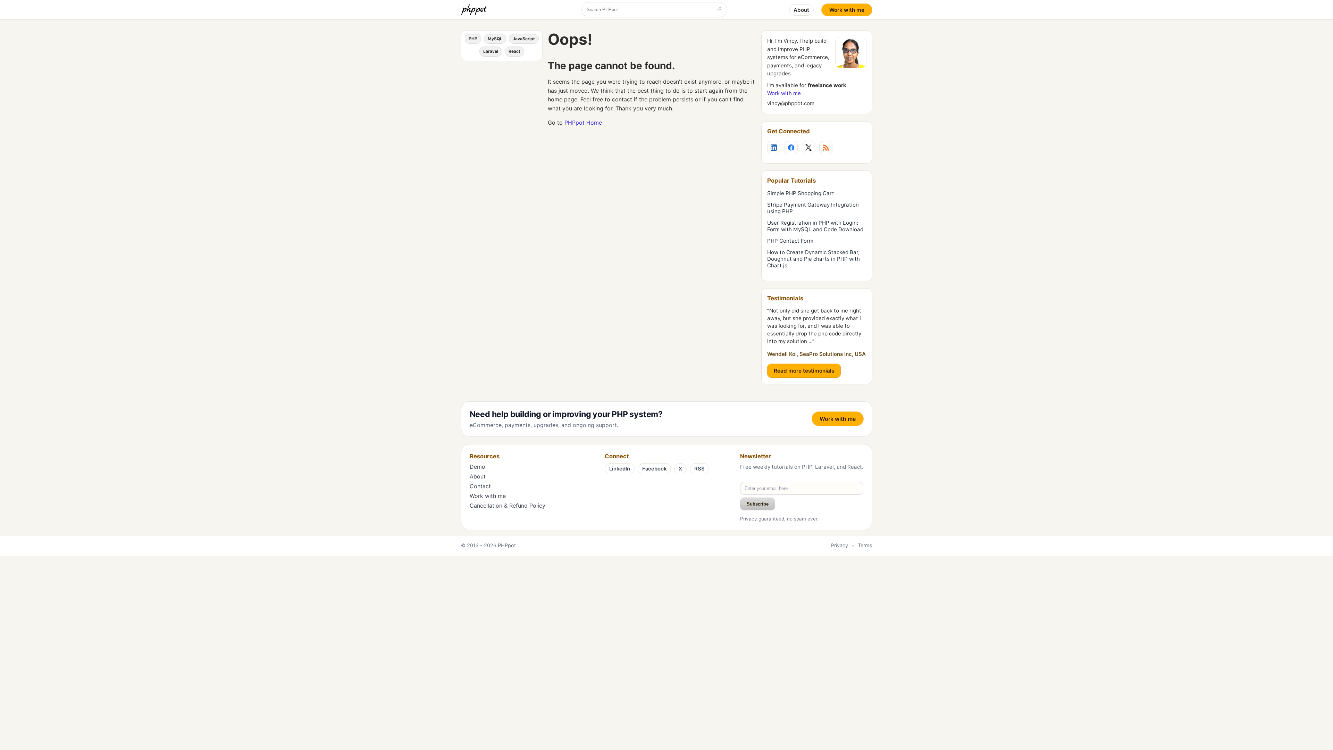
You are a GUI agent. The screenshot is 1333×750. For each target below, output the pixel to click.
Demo (477, 466)
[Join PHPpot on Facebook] (791, 147)
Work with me (846, 10)
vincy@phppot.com (790, 103)
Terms (865, 545)
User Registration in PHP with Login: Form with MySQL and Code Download (815, 226)
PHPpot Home (583, 122)
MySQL (495, 38)
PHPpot (507, 545)
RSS (699, 469)
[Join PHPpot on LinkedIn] (773, 147)
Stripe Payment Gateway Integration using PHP (813, 208)
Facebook (654, 469)
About (801, 10)
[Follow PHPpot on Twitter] (808, 147)
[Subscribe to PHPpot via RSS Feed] (825, 147)
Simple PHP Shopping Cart (800, 193)
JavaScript (524, 38)
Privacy (839, 545)
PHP (473, 38)
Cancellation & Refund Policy (507, 505)
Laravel (490, 51)
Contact (480, 486)
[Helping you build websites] (475, 9)
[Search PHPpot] (719, 9)
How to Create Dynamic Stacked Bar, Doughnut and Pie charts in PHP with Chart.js (813, 259)
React (514, 51)
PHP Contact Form (790, 241)
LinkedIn (619, 469)
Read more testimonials (804, 370)
